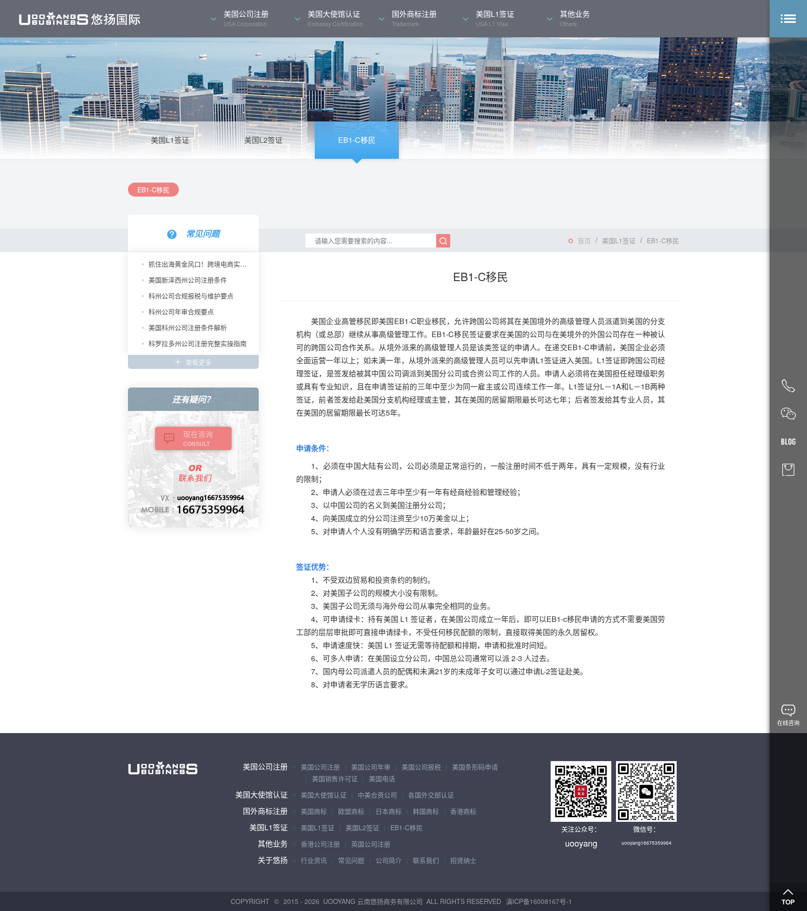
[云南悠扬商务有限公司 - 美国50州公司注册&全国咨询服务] (79, 18)
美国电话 (382, 778)
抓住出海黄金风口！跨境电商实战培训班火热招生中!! (200, 263)
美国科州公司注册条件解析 (188, 327)
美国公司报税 (421, 766)
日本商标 (388, 811)
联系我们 (426, 860)
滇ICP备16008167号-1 (539, 901)
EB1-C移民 (356, 139)
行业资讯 (314, 860)
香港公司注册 (320, 843)
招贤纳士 (463, 860)
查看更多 (198, 362)
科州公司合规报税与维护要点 (191, 295)
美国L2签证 (263, 139)
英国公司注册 (370, 843)
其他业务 (273, 843)
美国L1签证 (170, 139)
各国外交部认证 (431, 794)
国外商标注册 (265, 810)
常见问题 (351, 860)
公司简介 (388, 860)
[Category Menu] (788, 18)
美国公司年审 (370, 766)
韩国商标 (426, 811)
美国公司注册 (265, 766)
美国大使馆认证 (261, 794)
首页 (584, 240)
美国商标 (314, 811)
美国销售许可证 (335, 778)
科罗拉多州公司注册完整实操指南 (198, 343)
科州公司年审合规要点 (181, 311)
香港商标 (463, 811)
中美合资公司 (377, 794)
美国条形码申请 (475, 766)
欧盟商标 (351, 811)
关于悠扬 (273, 860)
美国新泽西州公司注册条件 (188, 279)
